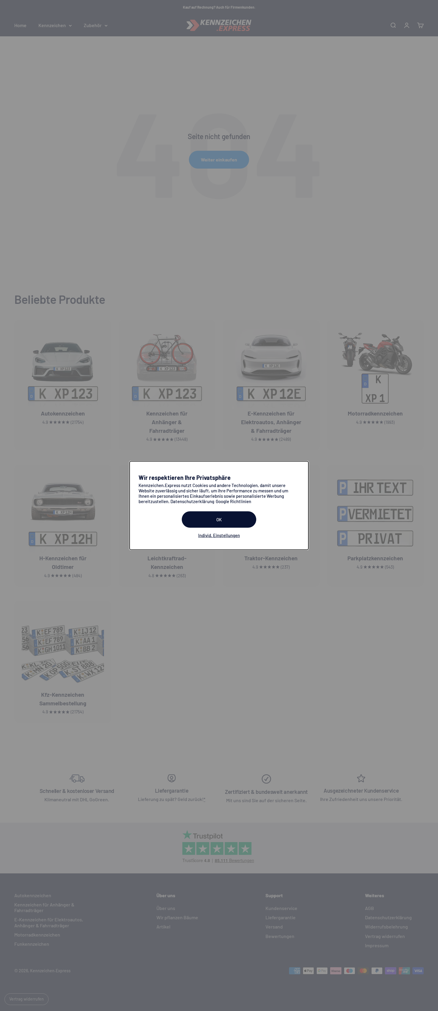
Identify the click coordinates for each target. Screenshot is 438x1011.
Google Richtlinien (233, 501)
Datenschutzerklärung (192, 501)
